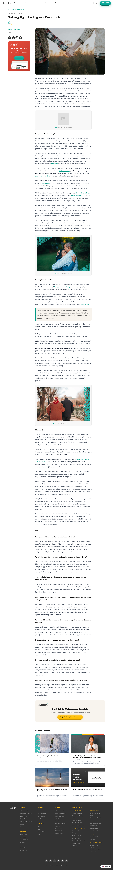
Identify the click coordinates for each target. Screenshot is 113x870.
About (39, 826)
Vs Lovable (23, 847)
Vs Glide (22, 842)
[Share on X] (9, 37)
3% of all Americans (83, 193)
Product (16, 3)
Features (58, 3)
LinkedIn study (64, 171)
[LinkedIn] (58, 860)
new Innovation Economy (44, 176)
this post (54, 163)
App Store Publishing (26, 821)
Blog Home (11, 9)
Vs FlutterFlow (24, 839)
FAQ (10, 32)
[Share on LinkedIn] (16, 37)
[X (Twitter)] (46, 860)
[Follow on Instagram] (20, 37)
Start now (19, 58)
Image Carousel (94, 828)
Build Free (105, 3)
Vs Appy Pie (23, 850)
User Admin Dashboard (78, 825)
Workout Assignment (95, 817)
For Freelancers (42, 813)
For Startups (41, 816)
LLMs (39, 834)
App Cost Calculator (60, 823)
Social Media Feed (95, 831)
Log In (97, 3)
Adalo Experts (59, 820)
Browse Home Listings (78, 840)
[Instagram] (50, 860)
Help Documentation (61, 811)
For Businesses (42, 811)
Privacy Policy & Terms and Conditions (56, 865)
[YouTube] (62, 860)
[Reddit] (66, 860)
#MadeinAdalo (59, 833)
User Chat (92, 839)
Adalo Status (58, 836)
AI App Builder (24, 818)
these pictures (76, 195)
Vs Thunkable (24, 845)
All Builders (23, 834)
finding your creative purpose (64, 287)
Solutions (25, 3)
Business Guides (19, 9)
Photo (56, 127)
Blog (39, 829)
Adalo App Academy (60, 813)
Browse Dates (76, 838)
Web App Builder (25, 816)
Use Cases (40, 818)
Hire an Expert (49, 3)
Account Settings (77, 813)
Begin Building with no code (70, 717)
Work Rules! (85, 304)
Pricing (41, 3)
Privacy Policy (41, 831)
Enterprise (23, 824)
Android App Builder (26, 813)
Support (88, 3)
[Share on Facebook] (13, 37)
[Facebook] (54, 860)
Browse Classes (76, 835)
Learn (33, 3)
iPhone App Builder (25, 811)
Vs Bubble (23, 837)
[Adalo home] (6, 3)
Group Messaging (94, 836)
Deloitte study (47, 183)
